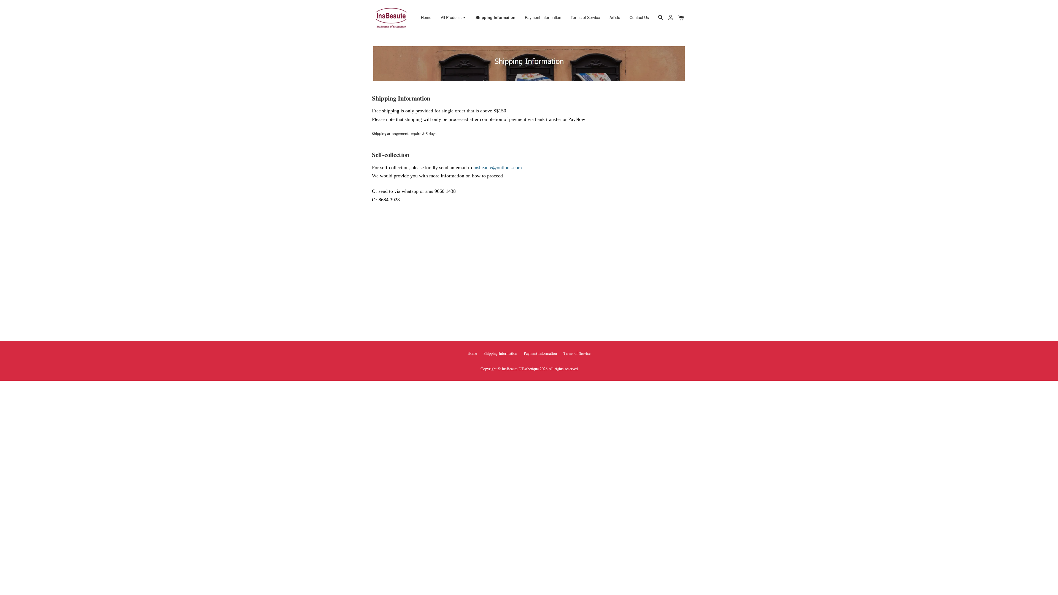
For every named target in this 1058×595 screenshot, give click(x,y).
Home (426, 17)
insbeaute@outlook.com (497, 167)
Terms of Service (585, 17)
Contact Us (639, 17)
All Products (452, 17)
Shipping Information (495, 17)
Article (614, 17)
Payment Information (543, 17)
